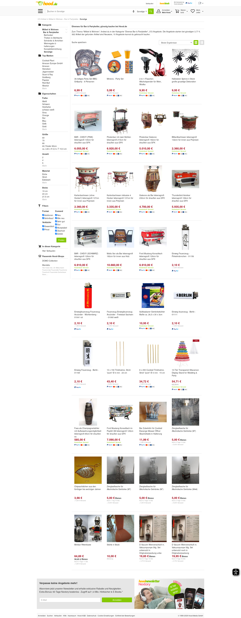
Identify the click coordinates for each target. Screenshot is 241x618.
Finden (61, 240)
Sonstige (48, 51)
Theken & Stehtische (53, 37)
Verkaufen (149, 3)
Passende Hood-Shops (53, 256)
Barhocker (48, 35)
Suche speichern (79, 42)
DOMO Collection (50, 260)
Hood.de (46, 3)
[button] (200, 3)
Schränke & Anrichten (53, 40)
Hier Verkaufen (48, 250)
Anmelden (117, 599)
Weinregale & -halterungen (50, 45)
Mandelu (46, 265)
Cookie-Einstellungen (106, 615)
